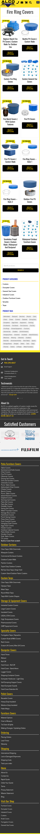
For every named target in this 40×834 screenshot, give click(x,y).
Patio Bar (6, 340)
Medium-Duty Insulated (9, 705)
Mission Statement (7, 793)
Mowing (13, 337)
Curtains (5, 284)
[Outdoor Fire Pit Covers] (30, 181)
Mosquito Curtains (7, 553)
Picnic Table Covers (8, 485)
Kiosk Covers (5, 819)
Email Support (8, 367)
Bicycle (29, 316)
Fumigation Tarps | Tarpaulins (11, 635)
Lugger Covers (6, 672)
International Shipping (8, 753)
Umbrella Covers (7, 483)
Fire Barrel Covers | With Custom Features (10, 121)
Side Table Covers (7, 536)
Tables (22, 343)
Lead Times (5, 741)
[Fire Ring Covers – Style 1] (30, 141)
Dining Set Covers (7, 479)
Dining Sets (32, 319)
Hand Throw (5, 655)
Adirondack (7, 316)
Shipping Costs (6, 760)
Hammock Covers (7, 515)
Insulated (24, 334)
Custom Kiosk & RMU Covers (11, 639)
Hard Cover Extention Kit (9, 689)
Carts (34, 316)
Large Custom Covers (8, 609)
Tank (27, 343)
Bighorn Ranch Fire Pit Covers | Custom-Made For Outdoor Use (10, 42)
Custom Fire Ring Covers (10, 80)
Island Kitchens (33, 334)
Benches (22, 316)
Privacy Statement (7, 790)
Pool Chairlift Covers (8, 521)
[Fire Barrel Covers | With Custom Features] (10, 101)
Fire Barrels (7, 325)
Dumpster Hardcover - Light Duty (12, 679)
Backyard (14, 316)
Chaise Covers (6, 489)
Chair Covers (5, 472)
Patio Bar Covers (7, 504)
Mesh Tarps (5, 589)
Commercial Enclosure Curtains (11, 556)
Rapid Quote (5, 779)
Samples (5, 302)
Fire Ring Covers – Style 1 (30, 160)
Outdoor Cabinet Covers (10, 530)
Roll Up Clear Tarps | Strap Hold (11, 570)
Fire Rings (6, 328)
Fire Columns (24, 325)
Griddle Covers (6, 506)
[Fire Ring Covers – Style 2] (10, 181)
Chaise (11, 319)
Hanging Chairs (8, 334)
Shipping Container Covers (10, 675)
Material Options (6, 718)
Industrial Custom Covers (9, 605)
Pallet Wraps (5, 709)
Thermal (6, 346)
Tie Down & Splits (7, 725)
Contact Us (4, 776)
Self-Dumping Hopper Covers (11, 682)
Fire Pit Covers (29, 118)
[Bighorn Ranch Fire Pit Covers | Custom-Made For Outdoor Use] (10, 21)
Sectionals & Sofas (16, 340)
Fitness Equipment (16, 328)
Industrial (16, 334)
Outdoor (28, 337)
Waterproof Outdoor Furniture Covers (29, 240)
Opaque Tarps (6, 586)
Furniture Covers (6, 806)
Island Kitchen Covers (9, 496)
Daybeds (24, 319)
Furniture (26, 328)
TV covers (4, 538)
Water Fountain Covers (9, 511)
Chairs (5, 319)
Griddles (15, 331)
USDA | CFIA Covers (8, 616)
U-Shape (19, 346)
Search (21, 270)
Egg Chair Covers (7, 526)
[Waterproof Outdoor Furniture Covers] (30, 221)
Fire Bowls (15, 325)
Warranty (4, 744)
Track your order (6, 763)
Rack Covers (5, 642)
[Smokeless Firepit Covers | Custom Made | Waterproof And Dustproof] (10, 221)
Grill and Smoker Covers (10, 481)
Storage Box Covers (8, 513)
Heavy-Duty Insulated (8, 702)
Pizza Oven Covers (7, 519)
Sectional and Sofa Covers (10, 470)
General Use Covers (9, 291)
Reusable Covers (6, 698)
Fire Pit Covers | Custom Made (10, 160)
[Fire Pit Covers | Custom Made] (10, 141)
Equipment (23, 322)
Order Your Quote (7, 783)
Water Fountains (28, 346)
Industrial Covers (8, 295)
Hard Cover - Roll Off (8, 665)
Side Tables (26, 340)
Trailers (12, 346)
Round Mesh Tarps (7, 593)
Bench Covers (6, 491)
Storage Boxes (8, 343)
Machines (6, 337)
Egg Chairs (15, 322)
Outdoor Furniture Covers (11, 298)
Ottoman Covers (7, 476)
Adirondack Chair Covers (10, 487)
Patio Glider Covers (8, 532)
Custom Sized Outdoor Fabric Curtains (14, 573)
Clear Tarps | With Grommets (10, 549)
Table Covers (5, 468)
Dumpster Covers (8, 288)
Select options (10, 53)
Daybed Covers (6, 498)
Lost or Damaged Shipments (11, 757)
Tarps (4, 305)
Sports (33, 340)
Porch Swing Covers (8, 517)
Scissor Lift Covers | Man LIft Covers (13, 646)
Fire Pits (32, 325)
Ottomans (21, 337)
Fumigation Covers (7, 822)
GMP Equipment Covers (9, 626)
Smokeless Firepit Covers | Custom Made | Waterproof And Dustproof (10, 243)
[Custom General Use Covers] (30, 61)
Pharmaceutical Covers (9, 623)
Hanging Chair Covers (9, 523)
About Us (4, 773)
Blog (2, 797)
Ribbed (3, 658)
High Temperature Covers (10, 619)
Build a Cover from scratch (10, 541)
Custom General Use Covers (29, 80)
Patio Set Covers (7, 502)
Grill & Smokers (24, 331)
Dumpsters (7, 322)
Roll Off (3, 661)
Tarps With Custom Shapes (10, 596)
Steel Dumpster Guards (9, 686)
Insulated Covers (6, 612)
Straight (16, 343)
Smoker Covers (6, 534)
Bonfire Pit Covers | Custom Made (29, 40)
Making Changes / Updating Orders (13, 728)
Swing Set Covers (7, 508)
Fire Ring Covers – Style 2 (10, 200)
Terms (3, 786)
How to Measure (6, 721)
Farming (31, 322)
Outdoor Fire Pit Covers (30, 200)
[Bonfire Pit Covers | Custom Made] (30, 21)
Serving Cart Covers (8, 500)
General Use (7, 331)
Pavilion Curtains (6, 563)
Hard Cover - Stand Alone (9, 668)
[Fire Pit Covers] (30, 101)
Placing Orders (6, 737)
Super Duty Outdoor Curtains (11, 566)
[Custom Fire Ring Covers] (10, 61)
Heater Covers (6, 528)
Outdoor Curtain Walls (8, 560)
